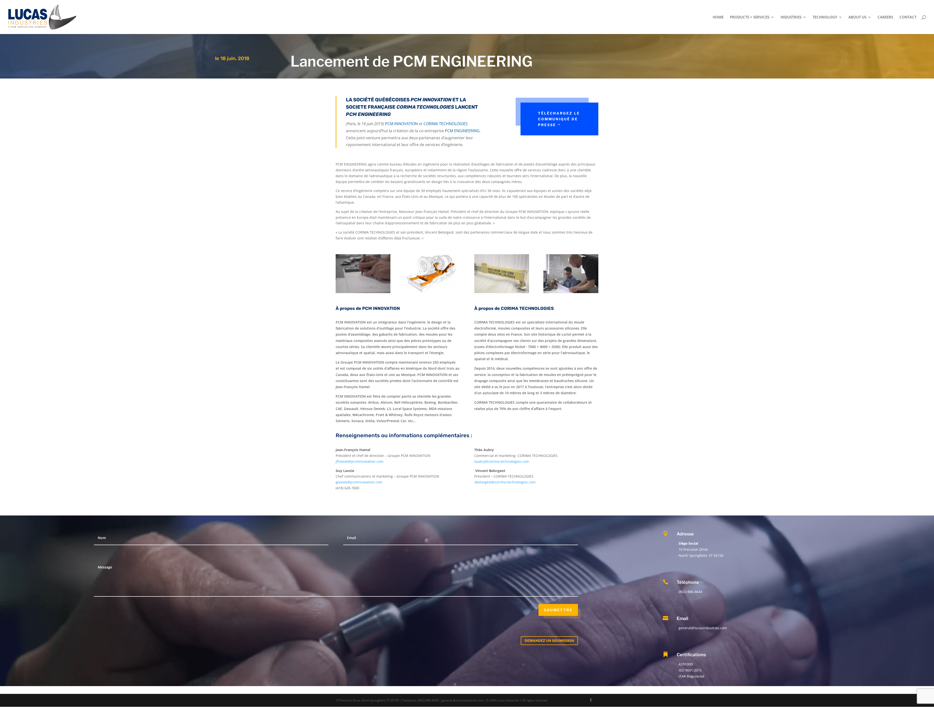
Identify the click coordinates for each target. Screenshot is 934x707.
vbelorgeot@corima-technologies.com (505, 482)
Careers (885, 17)
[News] (363, 293)
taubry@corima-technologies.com (501, 461)
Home (718, 17)
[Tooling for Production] (501, 293)
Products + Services (749, 17)
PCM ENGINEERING (463, 61)
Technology (825, 17)
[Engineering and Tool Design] (432, 293)
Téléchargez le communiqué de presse (559, 119)
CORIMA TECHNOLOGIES (445, 123)
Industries (791, 17)
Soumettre (558, 610)
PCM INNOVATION (401, 123)
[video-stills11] (570, 293)
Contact (907, 17)
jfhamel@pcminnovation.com (359, 461)
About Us (857, 17)
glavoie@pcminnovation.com (359, 482)
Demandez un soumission (549, 640)
